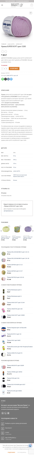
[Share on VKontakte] (8, 79)
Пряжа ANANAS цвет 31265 (16, 237)
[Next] (33, 234)
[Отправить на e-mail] (2, 413)
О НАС (7, 432)
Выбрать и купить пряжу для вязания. (16, 423)
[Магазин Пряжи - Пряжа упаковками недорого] (17, 5)
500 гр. (15, 159)
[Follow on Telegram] (8, 413)
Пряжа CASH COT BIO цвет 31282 (27, 237)
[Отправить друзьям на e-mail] (5, 79)
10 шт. (14, 167)
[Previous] (1, 234)
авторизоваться (8, 211)
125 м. (14, 163)
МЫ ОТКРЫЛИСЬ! (10, 437)
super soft (19, 44)
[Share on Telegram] (11, 79)
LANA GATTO (11, 44)
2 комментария (9, 434)
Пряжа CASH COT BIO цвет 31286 (5, 237)
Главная (3, 44)
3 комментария (11, 439)
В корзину (14, 68)
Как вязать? (8, 428)
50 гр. (14, 155)
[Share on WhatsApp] (2, 79)
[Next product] (2, 51)
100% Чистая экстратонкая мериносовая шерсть (20, 175)
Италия (15, 180)
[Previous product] (5, 51)
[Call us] (5, 413)
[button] (2, 5)
